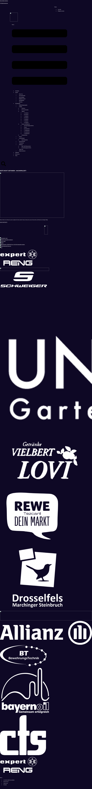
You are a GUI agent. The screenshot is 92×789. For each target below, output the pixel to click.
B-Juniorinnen (27, 128)
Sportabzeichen (25, 139)
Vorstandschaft (22, 95)
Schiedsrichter (24, 135)
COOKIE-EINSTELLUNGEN (8, 780)
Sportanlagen (21, 97)
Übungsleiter (21, 100)
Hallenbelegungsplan (23, 105)
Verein (16, 92)
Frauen (25, 127)
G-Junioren (26, 122)
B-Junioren (26, 114)
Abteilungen (17, 103)
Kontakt (59, 9)
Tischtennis (21, 143)
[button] (70, 7)
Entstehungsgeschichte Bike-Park (25, 148)
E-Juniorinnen (26, 133)
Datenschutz (6, 781)
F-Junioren (26, 120)
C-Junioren (26, 116)
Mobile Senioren (22, 150)
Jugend (23, 111)
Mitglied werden (61, 11)
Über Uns (21, 94)
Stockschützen (22, 141)
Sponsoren (17, 154)
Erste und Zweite (25, 109)
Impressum (5, 783)
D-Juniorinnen (27, 131)
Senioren (23, 108)
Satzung (20, 101)
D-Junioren (26, 117)
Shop (16, 155)
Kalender (17, 152)
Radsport (21, 144)
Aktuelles (17, 90)
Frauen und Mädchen (26, 124)
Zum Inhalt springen (4, 0)
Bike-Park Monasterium (26, 146)
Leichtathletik (22, 138)
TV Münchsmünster (4, 3)
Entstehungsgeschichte (29, 125)
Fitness (20, 136)
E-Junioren (26, 119)
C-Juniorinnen (27, 130)
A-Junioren (26, 112)
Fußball (20, 106)
